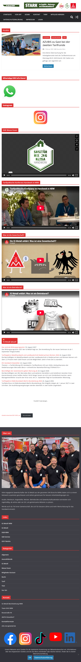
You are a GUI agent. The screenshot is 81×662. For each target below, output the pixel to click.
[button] (40, 155)
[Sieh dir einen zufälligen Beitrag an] (76, 17)
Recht (4, 577)
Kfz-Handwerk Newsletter (11, 363)
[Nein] (78, 654)
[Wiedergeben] (4, 175)
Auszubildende (56, 37)
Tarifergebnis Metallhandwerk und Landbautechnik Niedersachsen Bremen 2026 (30, 355)
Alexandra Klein (60, 49)
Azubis (27, 14)
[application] (40, 155)
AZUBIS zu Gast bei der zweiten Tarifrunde (56, 43)
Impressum (30, 20)
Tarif (45, 14)
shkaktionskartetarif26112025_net (11, 415)
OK (30, 657)
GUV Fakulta (6, 541)
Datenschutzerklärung (13, 20)
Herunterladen (27, 415)
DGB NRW (5, 532)
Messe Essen (6, 568)
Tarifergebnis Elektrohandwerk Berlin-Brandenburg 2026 (22, 381)
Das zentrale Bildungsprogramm (13, 347)
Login (40, 20)
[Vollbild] (77, 175)
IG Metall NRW (7, 523)
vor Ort (18, 14)
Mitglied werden (57, 14)
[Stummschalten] (73, 175)
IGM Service (6, 537)
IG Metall (5, 528)
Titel (3, 586)
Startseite (7, 14)
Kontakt (36, 14)
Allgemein (46, 37)
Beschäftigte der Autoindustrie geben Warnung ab (19, 371)
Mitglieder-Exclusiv (8, 573)
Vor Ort (4, 590)
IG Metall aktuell (9, 342)
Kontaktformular (8, 622)
